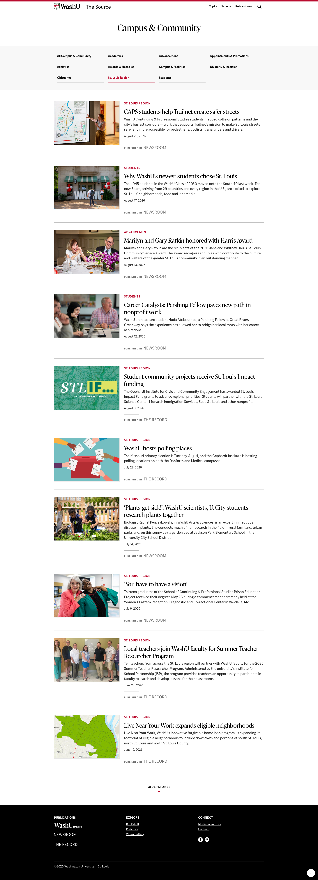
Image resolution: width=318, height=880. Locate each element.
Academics (115, 56)
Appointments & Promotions (229, 56)
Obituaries (64, 77)
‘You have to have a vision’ (156, 584)
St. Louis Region (118, 77)
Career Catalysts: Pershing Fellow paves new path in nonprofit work (187, 308)
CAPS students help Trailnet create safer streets (181, 111)
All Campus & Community (74, 56)
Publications (243, 6)
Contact (203, 829)
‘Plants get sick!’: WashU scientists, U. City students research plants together (186, 511)
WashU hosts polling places (158, 448)
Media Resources (209, 824)
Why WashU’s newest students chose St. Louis (180, 176)
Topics (213, 6)
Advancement (168, 56)
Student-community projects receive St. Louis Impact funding (189, 380)
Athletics (63, 67)
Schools (226, 6)
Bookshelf (132, 824)
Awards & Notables (121, 67)
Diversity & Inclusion (223, 67)
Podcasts (132, 829)
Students (165, 77)
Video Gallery (135, 834)
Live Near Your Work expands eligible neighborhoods (189, 725)
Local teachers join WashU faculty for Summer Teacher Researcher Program (191, 652)
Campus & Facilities (172, 67)
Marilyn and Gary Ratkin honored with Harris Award (188, 240)
